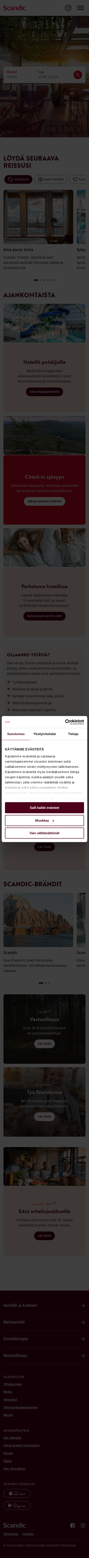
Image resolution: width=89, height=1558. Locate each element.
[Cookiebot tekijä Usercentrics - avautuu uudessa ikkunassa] (65, 722)
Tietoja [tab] (73, 734)
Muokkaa (42, 820)
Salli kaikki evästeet (44, 807)
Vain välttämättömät (44, 833)
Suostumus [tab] (16, 734)
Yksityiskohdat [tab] (44, 734)
